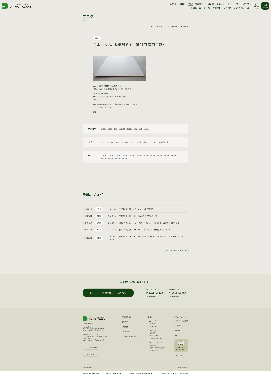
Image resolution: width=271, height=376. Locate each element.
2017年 (166, 155)
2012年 (124, 158)
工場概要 (152, 333)
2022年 (131, 155)
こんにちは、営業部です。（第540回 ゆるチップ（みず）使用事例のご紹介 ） (139, 229)
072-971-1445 (154, 293)
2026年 (103, 155)
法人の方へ (177, 326)
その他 (146, 129)
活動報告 (122, 129)
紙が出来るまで (154, 336)
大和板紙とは (196, 8)
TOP (151, 26)
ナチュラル (110, 142)
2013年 (117, 158)
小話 (140, 129)
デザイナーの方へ (180, 317)
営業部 (97, 38)
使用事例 (216, 8)
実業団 (129, 129)
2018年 (159, 155)
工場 (135, 129)
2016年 (173, 155)
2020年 (145, 155)
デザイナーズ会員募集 (182, 321)
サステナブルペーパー (242, 8)
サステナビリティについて (156, 342)
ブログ (190, 4)
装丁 (155, 142)
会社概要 (152, 324)
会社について (152, 321)
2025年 (110, 155)
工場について (152, 330)
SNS (102, 142)
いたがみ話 (226, 8)
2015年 (103, 158)
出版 (126, 142)
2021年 (138, 155)
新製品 (103, 129)
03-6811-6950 (177, 293)
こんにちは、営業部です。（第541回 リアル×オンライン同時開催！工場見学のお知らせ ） (144, 223)
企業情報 (149, 317)
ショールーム (153, 326)
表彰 (115, 129)
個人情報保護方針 (88, 368)
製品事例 (162, 142)
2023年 (124, 155)
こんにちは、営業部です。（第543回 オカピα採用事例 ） (131, 209)
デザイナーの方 (233, 4)
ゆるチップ (119, 142)
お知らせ (183, 4)
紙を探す (207, 8)
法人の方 (246, 4)
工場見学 (211, 4)
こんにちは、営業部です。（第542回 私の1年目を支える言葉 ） (133, 216)
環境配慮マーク (200, 4)
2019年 (152, 155)
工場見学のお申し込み (156, 338)
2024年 (117, 155)
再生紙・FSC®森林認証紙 (157, 348)
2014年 (110, 158)
